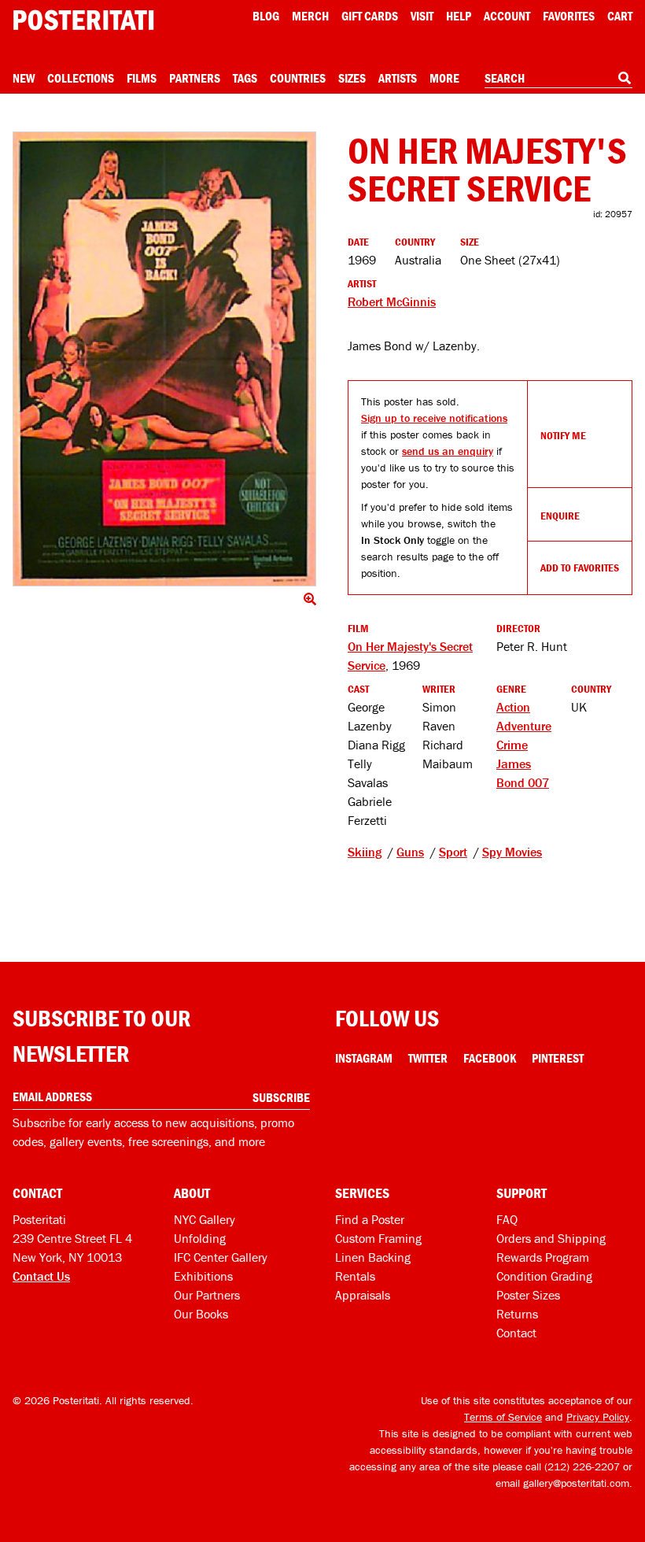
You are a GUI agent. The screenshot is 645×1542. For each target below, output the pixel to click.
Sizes (352, 78)
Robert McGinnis (392, 301)
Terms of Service (503, 1417)
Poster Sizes (528, 1295)
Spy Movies (512, 852)
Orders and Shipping (551, 1238)
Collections (80, 78)
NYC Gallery (204, 1219)
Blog (265, 16)
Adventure (523, 726)
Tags (245, 78)
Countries (298, 78)
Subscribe (281, 1097)
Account (507, 16)
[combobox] (558, 78)
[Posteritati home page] (83, 20)
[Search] (624, 77)
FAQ (507, 1219)
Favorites (569, 16)
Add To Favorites (579, 567)
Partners (194, 78)
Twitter (428, 1058)
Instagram (364, 1058)
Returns (517, 1314)
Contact (516, 1332)
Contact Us (41, 1276)
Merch (310, 16)
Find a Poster (369, 1219)
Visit (422, 16)
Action (513, 707)
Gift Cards (369, 16)
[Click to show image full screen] (164, 358)
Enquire (560, 515)
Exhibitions (203, 1276)
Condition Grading (544, 1276)
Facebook (489, 1058)
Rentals (355, 1276)
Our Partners (207, 1295)
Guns (410, 852)
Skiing (364, 852)
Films (142, 78)
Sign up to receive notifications (434, 418)
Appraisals (362, 1295)
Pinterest (558, 1058)
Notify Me (563, 435)
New (24, 78)
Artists (397, 78)
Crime (512, 745)
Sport (453, 852)
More (444, 78)
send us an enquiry (447, 451)
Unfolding (200, 1238)
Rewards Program (542, 1257)
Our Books (201, 1314)
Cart (619, 16)
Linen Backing (373, 1257)
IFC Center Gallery (220, 1257)
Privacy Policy (597, 1417)
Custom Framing (378, 1238)
